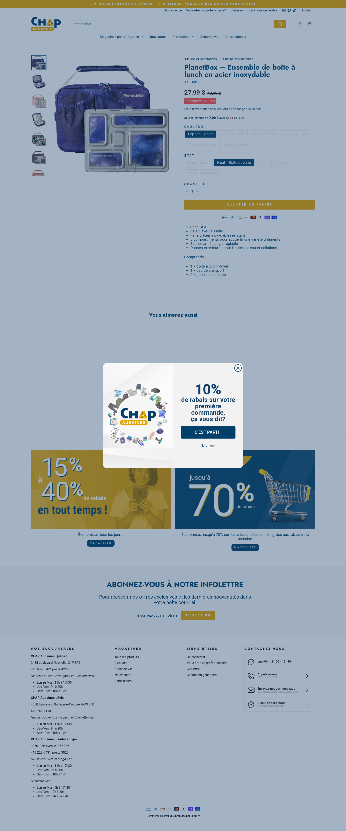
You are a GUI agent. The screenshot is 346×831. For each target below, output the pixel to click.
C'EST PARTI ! (208, 432)
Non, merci (208, 445)
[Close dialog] (237, 368)
